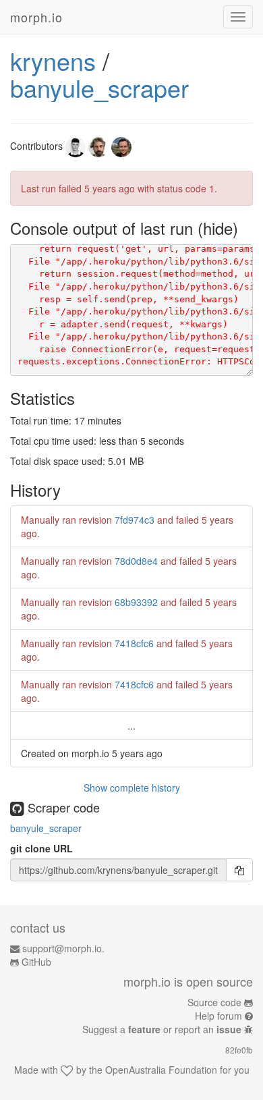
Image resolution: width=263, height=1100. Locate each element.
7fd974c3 (134, 519)
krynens (53, 60)
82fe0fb (239, 1049)
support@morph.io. (63, 948)
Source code (214, 1002)
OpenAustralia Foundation (161, 1069)
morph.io (36, 17)
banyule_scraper (99, 87)
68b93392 (136, 602)
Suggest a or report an (161, 1029)
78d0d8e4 (136, 561)
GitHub (36, 961)
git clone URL (41, 848)
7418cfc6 (134, 643)
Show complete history (132, 787)
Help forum (218, 1015)
